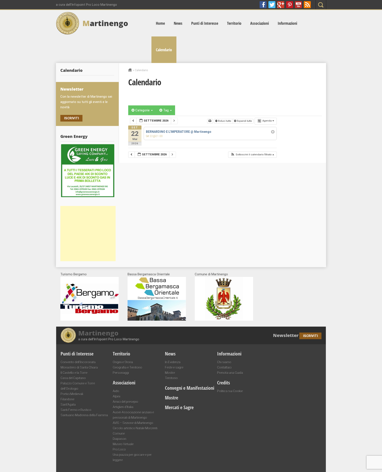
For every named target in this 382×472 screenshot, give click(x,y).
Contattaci (224, 367)
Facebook (263, 4)
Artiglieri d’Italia (123, 407)
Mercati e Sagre (179, 407)
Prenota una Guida (230, 373)
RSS (307, 4)
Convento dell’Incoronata (78, 362)
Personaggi (121, 373)
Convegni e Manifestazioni (189, 387)
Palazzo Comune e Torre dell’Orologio (78, 386)
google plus (280, 4)
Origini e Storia (123, 362)
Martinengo (98, 333)
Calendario (164, 49)
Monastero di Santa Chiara (79, 367)
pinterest (289, 4)
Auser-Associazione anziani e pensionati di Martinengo (133, 415)
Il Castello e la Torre (74, 373)
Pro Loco (119, 449)
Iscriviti (71, 118)
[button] (252, 155)
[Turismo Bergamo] (89, 320)
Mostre (170, 373)
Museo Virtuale (123, 444)
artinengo (105, 23)
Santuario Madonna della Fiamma (84, 415)
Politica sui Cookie (230, 391)
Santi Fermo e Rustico (76, 410)
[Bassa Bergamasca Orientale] (157, 320)
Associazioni (259, 23)
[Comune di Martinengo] (224, 320)
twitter (271, 4)
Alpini (116, 396)
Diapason (119, 439)
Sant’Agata (68, 404)
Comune (119, 433)
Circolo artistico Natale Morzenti (135, 428)
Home (160, 23)
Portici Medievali (72, 394)
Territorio (234, 23)
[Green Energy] (87, 170)
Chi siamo (224, 362)
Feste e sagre (174, 367)
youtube (298, 4)
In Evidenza (172, 362)
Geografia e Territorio (127, 367)
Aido (116, 391)
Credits (223, 382)
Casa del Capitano (73, 378)
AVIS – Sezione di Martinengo (133, 423)
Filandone (67, 399)
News (178, 23)
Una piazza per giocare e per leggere (132, 457)
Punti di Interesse (204, 23)
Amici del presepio (125, 401)
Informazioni (287, 23)
